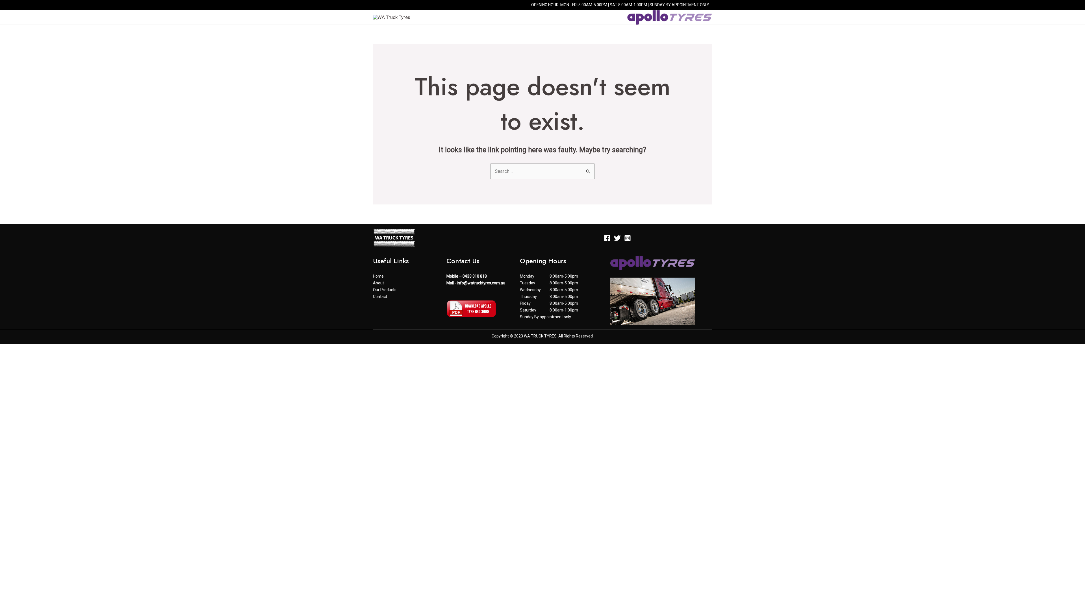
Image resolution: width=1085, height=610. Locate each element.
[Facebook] (375, 5)
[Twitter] (384, 5)
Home (492, 17)
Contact (588, 17)
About (516, 17)
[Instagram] (392, 5)
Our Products (551, 17)
